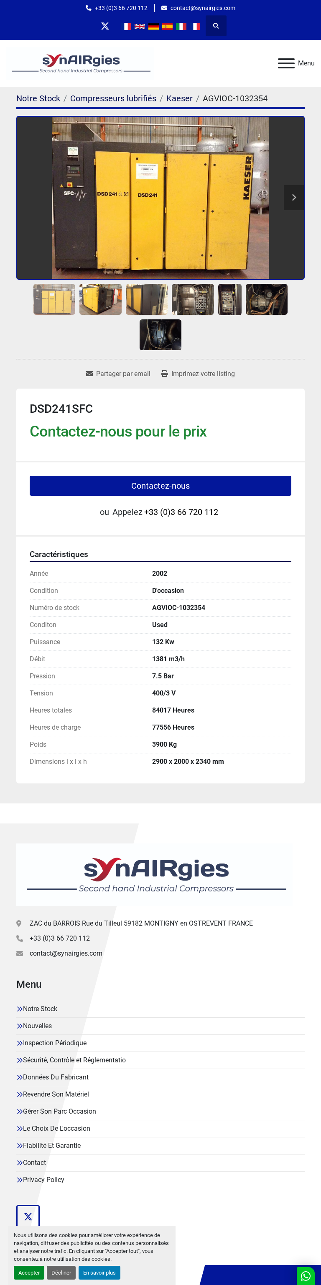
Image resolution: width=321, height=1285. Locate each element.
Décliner (61, 1273)
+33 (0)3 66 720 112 (121, 8)
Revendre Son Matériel (56, 1094)
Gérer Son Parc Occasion (59, 1111)
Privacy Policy (43, 1180)
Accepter (29, 1273)
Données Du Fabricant (56, 1077)
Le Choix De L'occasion (56, 1128)
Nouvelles (37, 1026)
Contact (34, 1163)
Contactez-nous (160, 486)
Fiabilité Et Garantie (52, 1145)
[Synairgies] (154, 874)
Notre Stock (40, 1009)
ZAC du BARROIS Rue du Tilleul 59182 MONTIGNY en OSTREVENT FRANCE (141, 923)
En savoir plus (99, 1273)
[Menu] (286, 63)
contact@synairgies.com (203, 8)
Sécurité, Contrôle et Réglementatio (74, 1060)
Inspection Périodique (55, 1043)
